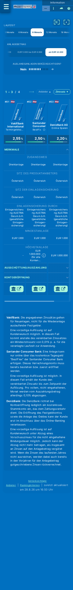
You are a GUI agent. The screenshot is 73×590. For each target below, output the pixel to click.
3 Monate (9, 32)
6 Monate (23, 32)
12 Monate (51, 32)
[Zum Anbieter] (17, 289)
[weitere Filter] (56, 22)
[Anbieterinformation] (17, 112)
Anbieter (45, 91)
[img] (14, 141)
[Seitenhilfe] (69, 8)
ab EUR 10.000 (56, 52)
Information (57, 2)
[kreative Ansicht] (61, 8)
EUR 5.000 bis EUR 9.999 (30, 52)
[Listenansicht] (54, 8)
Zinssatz (62, 91)
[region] (37, 199)
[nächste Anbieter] (31, 92)
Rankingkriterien (30, 485)
